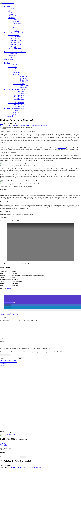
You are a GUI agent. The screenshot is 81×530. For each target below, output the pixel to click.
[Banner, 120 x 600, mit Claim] (8, 435)
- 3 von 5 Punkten (16, 99)
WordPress (37, 467)
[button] (9, 302)
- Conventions (14, 110)
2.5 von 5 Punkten (14, 40)
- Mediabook (14, 72)
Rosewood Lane (62, 148)
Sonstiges (16, 31)
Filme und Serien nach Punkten (14, 33)
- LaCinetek (20, 82)
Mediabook (12, 16)
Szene (10, 57)
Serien (10, 14)
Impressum (3, 443)
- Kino (12, 69)
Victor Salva (43, 125)
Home (1, 124)
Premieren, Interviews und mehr (15, 52)
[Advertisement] (13, 397)
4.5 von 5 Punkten (14, 48)
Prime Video (17, 29)
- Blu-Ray (13, 65)
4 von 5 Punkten (13, 46)
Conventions (12, 54)
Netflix (15, 27)
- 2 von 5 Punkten (16, 95)
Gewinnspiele (8, 59)
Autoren (2, 365)
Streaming (11, 18)
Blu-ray (15, 125)
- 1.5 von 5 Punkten (16, 93)
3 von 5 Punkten (13, 42)
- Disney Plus (20, 80)
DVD (10, 10)
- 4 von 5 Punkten (16, 103)
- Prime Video (21, 86)
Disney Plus (17, 23)
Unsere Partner (3, 363)
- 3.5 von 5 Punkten (16, 101)
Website (2, 345)
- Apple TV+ (20, 76)
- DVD (12, 67)
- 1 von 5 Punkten (16, 91)
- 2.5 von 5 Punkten (16, 97)
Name (2, 338)
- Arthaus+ (19, 78)
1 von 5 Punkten (13, 35)
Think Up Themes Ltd (17, 467)
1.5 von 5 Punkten (14, 37)
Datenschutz (4, 445)
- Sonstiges (20, 87)
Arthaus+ (16, 21)
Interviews (11, 55)
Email (2, 341)
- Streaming (14, 74)
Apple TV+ (16, 20)
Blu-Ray (11, 8)
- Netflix (19, 84)
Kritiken (7, 6)
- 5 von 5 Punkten (16, 106)
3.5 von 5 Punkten (14, 44)
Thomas (4, 125)
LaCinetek (16, 25)
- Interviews (14, 112)
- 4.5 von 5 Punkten (16, 105)
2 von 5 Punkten (13, 38)
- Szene (12, 114)
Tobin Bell (37, 125)
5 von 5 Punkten (13, 50)
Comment (2, 335)
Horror (32, 125)
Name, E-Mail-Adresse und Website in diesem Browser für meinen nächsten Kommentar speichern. (27, 348)
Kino (10, 12)
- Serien (12, 70)
